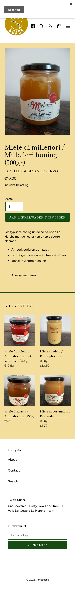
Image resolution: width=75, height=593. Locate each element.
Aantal (9, 199)
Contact (14, 470)
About (12, 459)
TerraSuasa (42, 579)
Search (13, 481)
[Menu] (68, 26)
